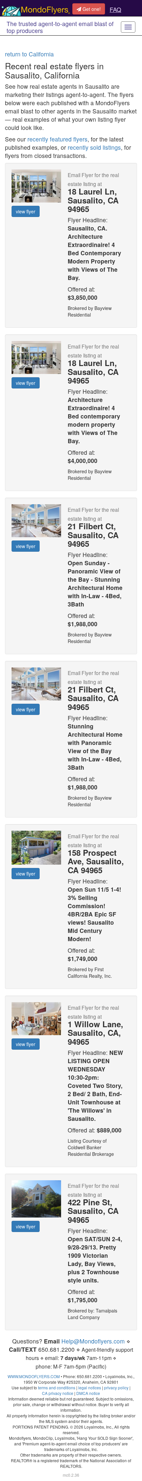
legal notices (89, 1387)
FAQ (115, 9)
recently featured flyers (57, 139)
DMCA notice (88, 1393)
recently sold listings (94, 147)
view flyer (25, 211)
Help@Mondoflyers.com (93, 1341)
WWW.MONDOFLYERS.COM (34, 1376)
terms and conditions (56, 1387)
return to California (29, 54)
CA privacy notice (57, 1393)
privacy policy (116, 1387)
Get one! (91, 9)
